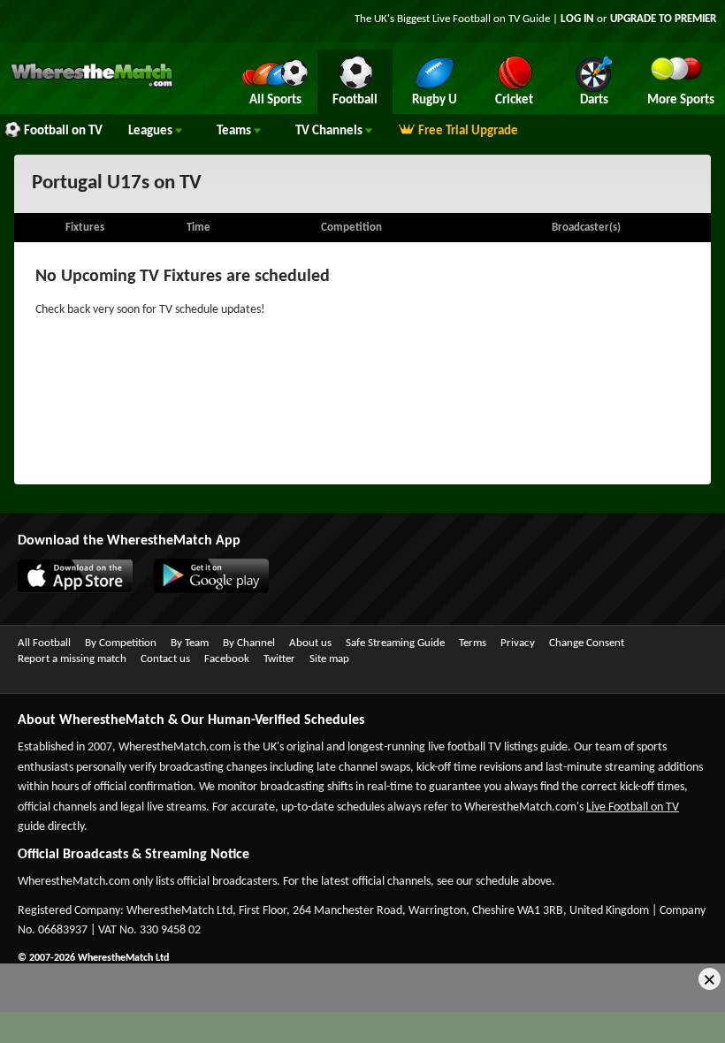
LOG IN (577, 19)
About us (310, 643)
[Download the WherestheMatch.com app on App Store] (66, 589)
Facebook (226, 659)
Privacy (517, 643)
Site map (329, 659)
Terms (472, 643)
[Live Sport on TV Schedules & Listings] (91, 85)
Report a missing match (72, 659)
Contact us (165, 659)
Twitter (279, 659)
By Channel (249, 643)
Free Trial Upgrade (468, 131)
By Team (190, 643)
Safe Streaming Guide (395, 643)
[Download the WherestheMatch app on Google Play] (202, 589)
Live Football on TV (476, 19)
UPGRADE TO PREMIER (663, 19)
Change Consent (586, 643)
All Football (44, 643)
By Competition (120, 643)
